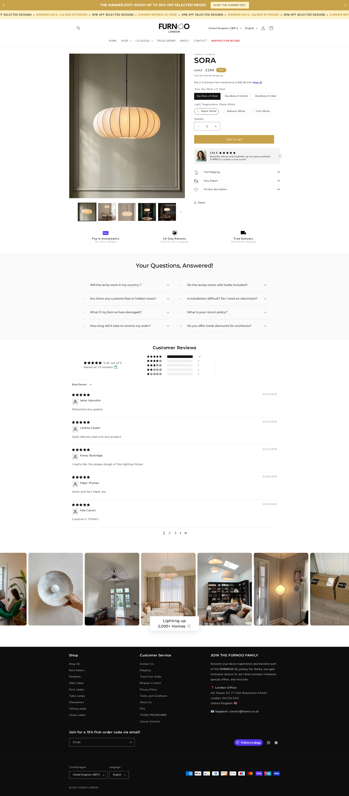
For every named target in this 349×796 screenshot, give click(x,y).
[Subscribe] (130, 742)
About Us (146, 702)
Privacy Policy (148, 689)
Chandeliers (76, 702)
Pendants (75, 676)
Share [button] (201, 202)
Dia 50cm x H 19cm (266, 95)
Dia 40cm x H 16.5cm (236, 95)
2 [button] (170, 533)
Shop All (74, 664)
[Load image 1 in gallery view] (87, 212)
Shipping (145, 670)
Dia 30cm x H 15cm (207, 95)
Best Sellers (77, 670)
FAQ (142, 708)
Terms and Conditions (153, 696)
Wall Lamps (76, 683)
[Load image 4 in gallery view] (147, 212)
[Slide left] (73, 212)
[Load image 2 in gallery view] (107, 212)
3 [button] (175, 533)
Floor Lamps (76, 689)
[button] (79, 28)
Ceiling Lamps (78, 708)
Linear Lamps (77, 715)
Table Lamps (77, 696)
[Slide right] (181, 212)
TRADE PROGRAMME (153, 715)
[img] (81, 395)
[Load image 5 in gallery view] (167, 212)
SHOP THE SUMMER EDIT (230, 5)
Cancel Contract (150, 721)
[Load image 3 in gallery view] (127, 212)
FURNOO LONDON (88, 787)
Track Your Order (151, 676)
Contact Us (147, 664)
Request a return (150, 683)
